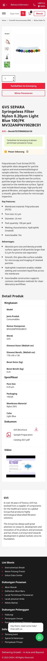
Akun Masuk (11, 587)
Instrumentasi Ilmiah (15, 567)
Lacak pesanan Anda (14, 598)
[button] (5, 4)
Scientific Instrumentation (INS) (20, 20)
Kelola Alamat (11, 602)
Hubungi (9, 614)
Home (4, 20)
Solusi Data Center (13, 575)
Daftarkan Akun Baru (15, 591)
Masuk (39, 13)
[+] (13, 77)
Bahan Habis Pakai (40, 20)
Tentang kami (11, 634)
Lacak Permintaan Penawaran (19, 595)
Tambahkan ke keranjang (23, 86)
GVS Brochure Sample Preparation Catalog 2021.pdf (23, 434)
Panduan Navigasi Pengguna (18, 622)
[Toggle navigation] (4, 13)
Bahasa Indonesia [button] (19, 4)
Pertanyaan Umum (14, 618)
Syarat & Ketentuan (14, 638)
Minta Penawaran (24, 93)
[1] (13, 80)
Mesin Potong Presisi (15, 571)
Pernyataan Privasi (14, 642)
